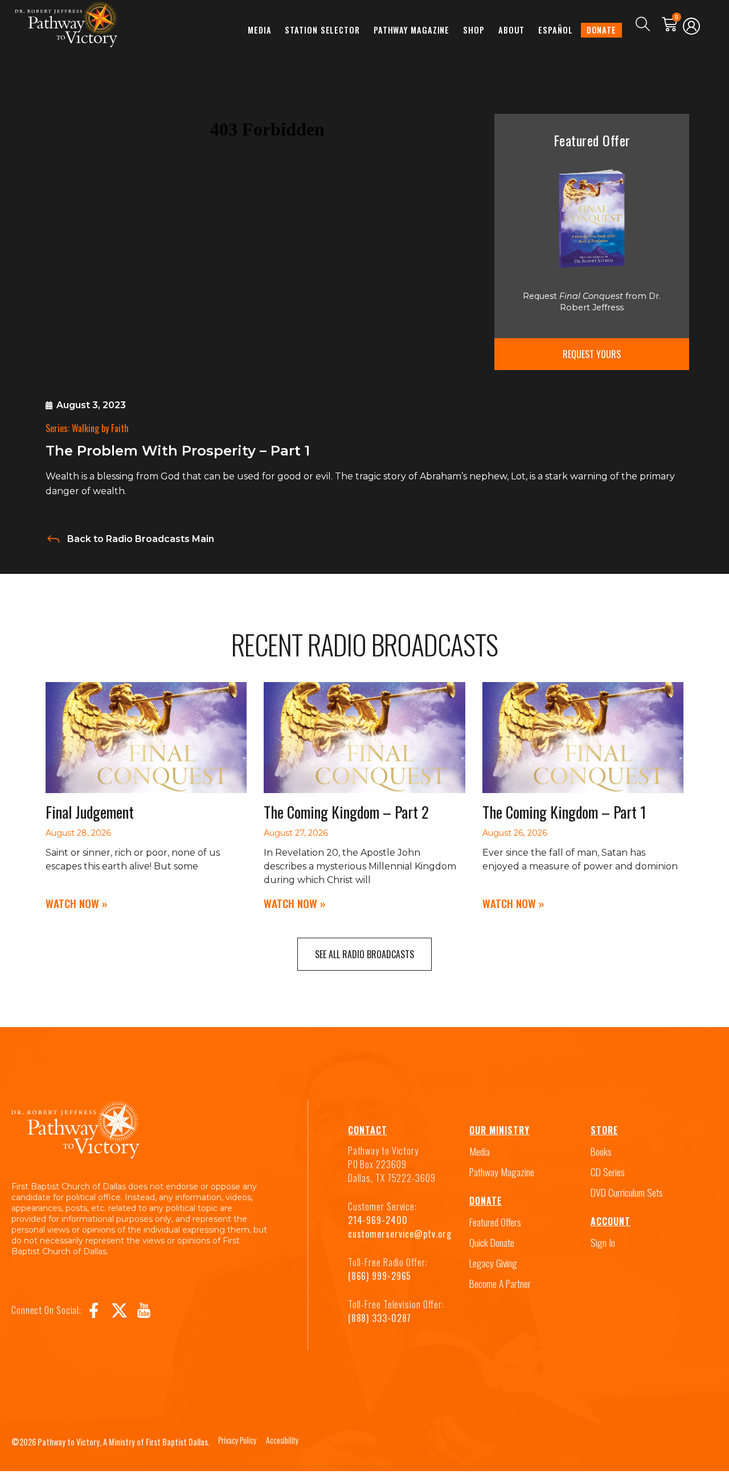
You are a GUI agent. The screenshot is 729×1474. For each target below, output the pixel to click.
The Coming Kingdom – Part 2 (346, 811)
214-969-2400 (378, 1220)
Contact (367, 1130)
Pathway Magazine (411, 30)
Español (555, 30)
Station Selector (322, 30)
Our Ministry (499, 1130)
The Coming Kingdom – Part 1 (564, 811)
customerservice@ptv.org (400, 1234)
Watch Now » (76, 903)
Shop (474, 30)
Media (260, 30)
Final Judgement (90, 811)
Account (610, 1221)
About (511, 30)
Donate (601, 30)
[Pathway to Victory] (66, 24)
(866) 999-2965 (380, 1276)
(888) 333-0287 (380, 1318)
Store (604, 1130)
